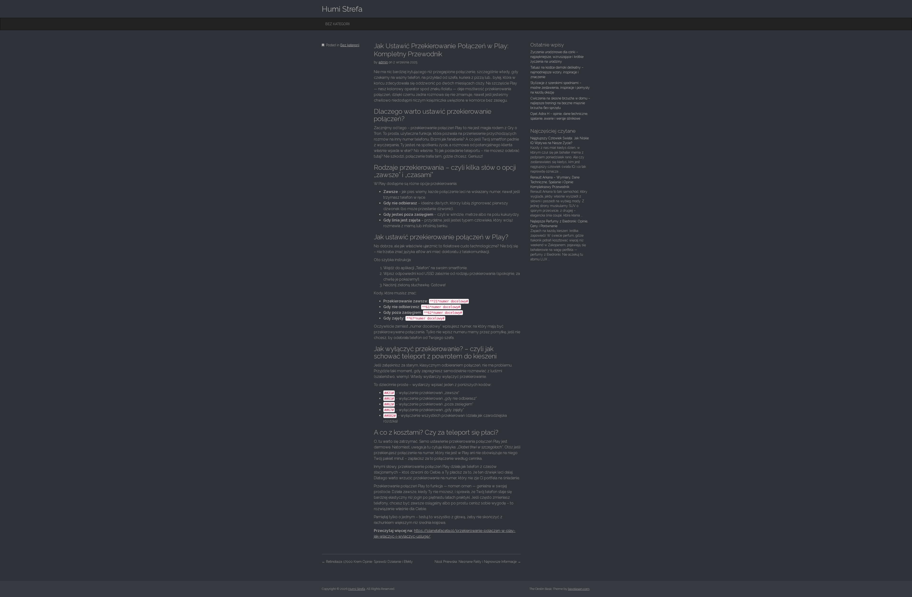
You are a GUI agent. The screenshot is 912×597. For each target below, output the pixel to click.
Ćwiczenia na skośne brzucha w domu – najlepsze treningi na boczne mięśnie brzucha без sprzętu (560, 103)
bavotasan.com (578, 589)
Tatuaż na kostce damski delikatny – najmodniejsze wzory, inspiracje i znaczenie (557, 72)
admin (383, 62)
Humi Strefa (342, 9)
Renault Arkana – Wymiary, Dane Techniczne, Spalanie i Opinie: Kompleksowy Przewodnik (555, 182)
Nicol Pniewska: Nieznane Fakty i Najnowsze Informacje (478, 562)
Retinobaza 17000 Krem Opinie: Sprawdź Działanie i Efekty (367, 562)
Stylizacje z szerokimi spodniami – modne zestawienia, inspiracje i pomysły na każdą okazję (560, 87)
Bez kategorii (337, 24)
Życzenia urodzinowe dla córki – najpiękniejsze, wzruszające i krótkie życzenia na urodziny (557, 56)
